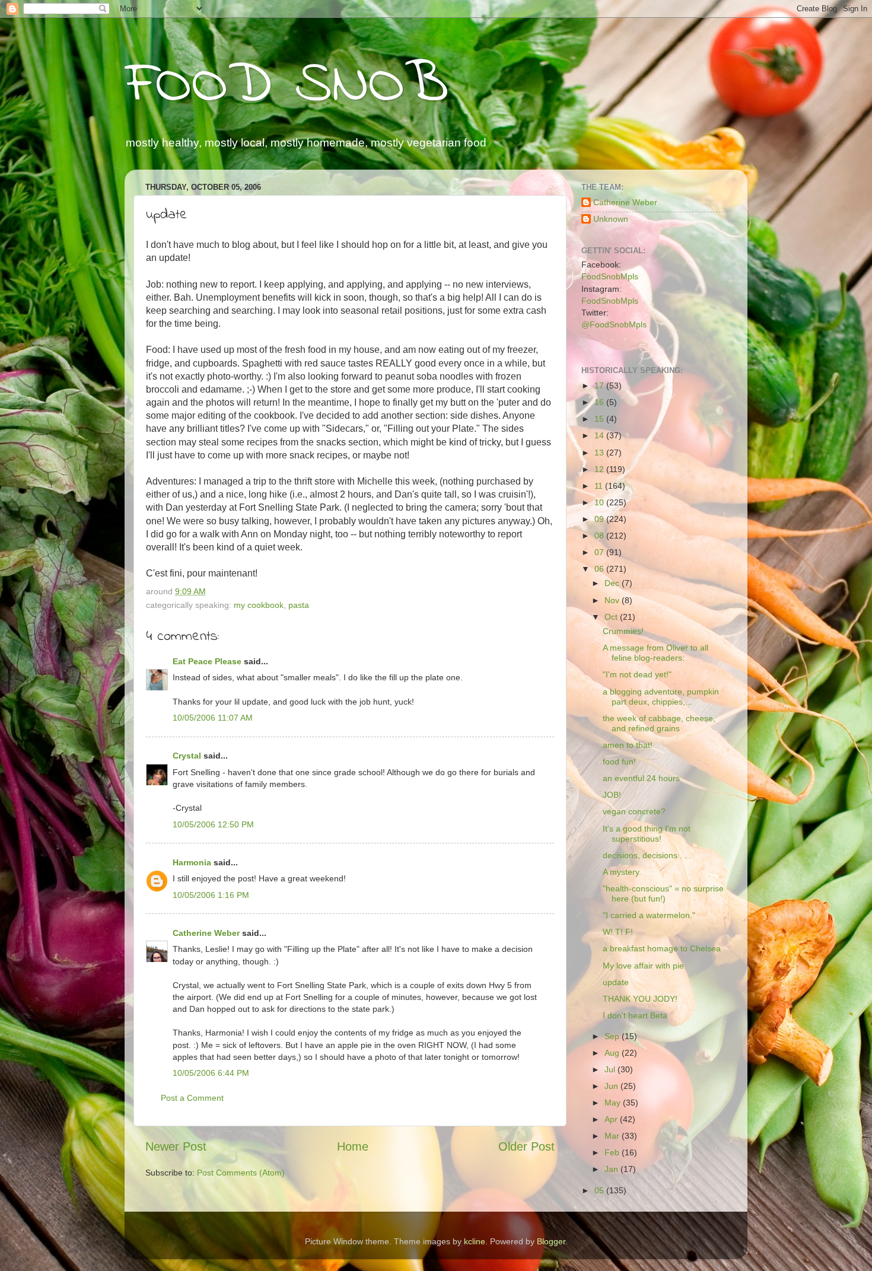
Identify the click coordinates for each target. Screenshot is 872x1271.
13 (600, 452)
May (613, 1102)
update (616, 982)
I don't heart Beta (635, 1015)
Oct (612, 617)
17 (600, 385)
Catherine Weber (206, 933)
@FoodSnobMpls (614, 324)
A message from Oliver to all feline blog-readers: (655, 652)
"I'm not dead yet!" (637, 674)
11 (599, 485)
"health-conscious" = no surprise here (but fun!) (663, 893)
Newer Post (175, 1146)
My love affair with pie (643, 965)
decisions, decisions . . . (647, 855)
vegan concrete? (634, 811)
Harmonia (192, 862)
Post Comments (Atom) (241, 1172)
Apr (612, 1119)
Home (352, 1146)
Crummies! (623, 631)
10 (600, 502)
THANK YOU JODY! (640, 999)
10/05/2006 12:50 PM (213, 824)
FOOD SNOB (286, 86)
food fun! (619, 761)
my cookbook (259, 605)
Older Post (526, 1146)
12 (600, 469)
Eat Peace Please (207, 661)
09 (600, 519)
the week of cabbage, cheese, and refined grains (659, 723)
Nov (613, 600)
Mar (613, 1136)
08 (600, 535)
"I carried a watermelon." (649, 915)
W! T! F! (618, 931)
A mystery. (622, 872)
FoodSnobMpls (609, 276)
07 (600, 552)
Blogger (551, 1241)
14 (600, 435)
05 (600, 1190)
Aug (613, 1052)
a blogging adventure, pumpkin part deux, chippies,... (661, 696)
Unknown (610, 219)
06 (600, 569)
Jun (612, 1086)
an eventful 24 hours (641, 778)
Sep (613, 1036)
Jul (611, 1069)
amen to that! (628, 745)
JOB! (612, 794)
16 (600, 402)
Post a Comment (192, 1098)
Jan (612, 1169)
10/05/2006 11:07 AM (213, 717)
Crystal (187, 755)
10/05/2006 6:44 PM (211, 1073)
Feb (613, 1152)
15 (600, 418)
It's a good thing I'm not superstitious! (646, 833)
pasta (298, 605)
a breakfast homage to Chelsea (662, 948)
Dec (613, 583)
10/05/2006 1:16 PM (211, 895)
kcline (474, 1241)
